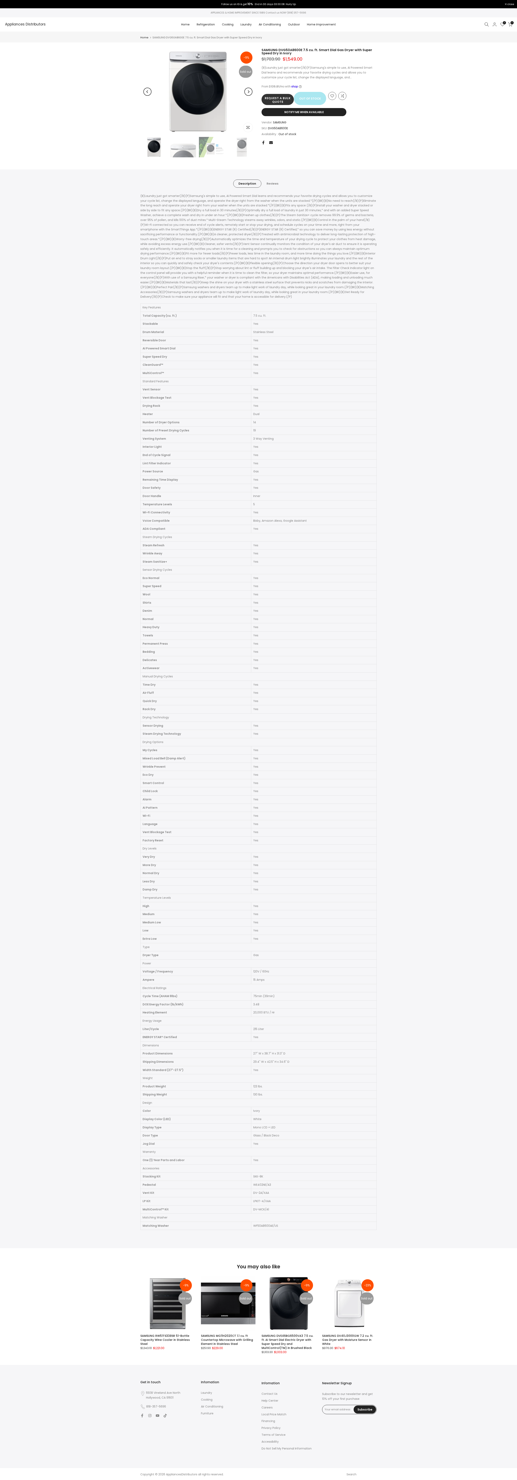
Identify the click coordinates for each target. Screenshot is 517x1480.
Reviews (272, 183)
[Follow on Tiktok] (165, 1415)
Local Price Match (274, 1414)
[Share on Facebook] (263, 142)
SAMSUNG (279, 122)
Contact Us (269, 1394)
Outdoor (294, 24)
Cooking (227, 24)
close (8, 4)
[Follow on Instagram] (150, 1415)
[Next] (248, 92)
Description (247, 183)
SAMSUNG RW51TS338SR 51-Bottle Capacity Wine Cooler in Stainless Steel (165, 1340)
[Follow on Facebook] (142, 1415)
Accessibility (270, 1442)
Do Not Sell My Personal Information (287, 1448)
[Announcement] (258, 4)
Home (185, 24)
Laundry (246, 24)
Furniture (207, 1413)
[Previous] (147, 92)
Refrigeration (206, 24)
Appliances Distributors (25, 24)
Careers (267, 1407)
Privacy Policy (271, 1428)
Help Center (270, 1401)
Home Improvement (321, 24)
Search (351, 1474)
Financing (268, 1421)
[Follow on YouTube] (157, 1415)
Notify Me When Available (304, 112)
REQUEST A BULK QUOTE (278, 100)
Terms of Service (274, 1435)
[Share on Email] (271, 142)
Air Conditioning (270, 24)
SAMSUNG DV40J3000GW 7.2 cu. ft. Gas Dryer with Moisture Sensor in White (347, 1340)
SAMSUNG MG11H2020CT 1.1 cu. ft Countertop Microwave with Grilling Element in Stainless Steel (227, 1340)
